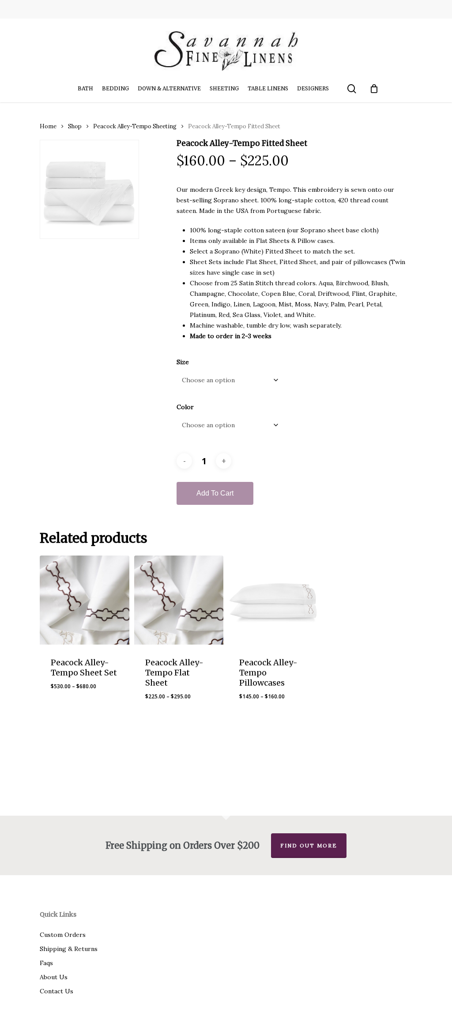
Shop (75, 126)
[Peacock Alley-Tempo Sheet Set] (84, 600)
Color (185, 407)
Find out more (308, 845)
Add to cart (215, 493)
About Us (54, 977)
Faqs (46, 963)
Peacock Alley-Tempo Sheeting (135, 126)
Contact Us (56, 991)
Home (48, 126)
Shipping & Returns (69, 949)
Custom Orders (63, 935)
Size (183, 362)
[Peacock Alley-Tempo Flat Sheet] (179, 600)
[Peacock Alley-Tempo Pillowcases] (273, 600)
